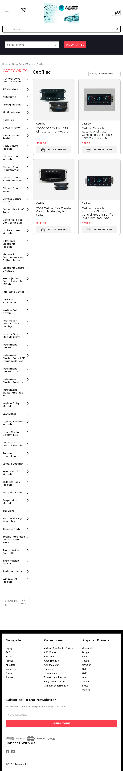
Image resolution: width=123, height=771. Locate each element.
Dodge (85, 652)
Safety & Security (13, 463)
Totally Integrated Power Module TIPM (14, 539)
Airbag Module (12, 104)
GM (84, 669)
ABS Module (10, 89)
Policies (9, 660)
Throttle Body (11, 528)
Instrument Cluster (10, 346)
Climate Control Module (12, 158)
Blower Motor (11, 127)
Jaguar (86, 681)
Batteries (8, 119)
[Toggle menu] (17, 12)
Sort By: (93, 73)
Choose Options (56, 149)
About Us (10, 665)
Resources (11, 669)
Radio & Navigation (9, 455)
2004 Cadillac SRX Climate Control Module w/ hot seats (53, 211)
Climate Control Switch (12, 200)
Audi (84, 677)
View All (86, 690)
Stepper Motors (12, 492)
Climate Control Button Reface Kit (14, 179)
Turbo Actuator (12, 571)
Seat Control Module (10, 473)
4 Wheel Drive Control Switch (12, 80)
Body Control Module (11, 147)
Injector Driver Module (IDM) (11, 335)
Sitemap (10, 677)
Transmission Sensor (11, 562)
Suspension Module (10, 502)
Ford (84, 656)
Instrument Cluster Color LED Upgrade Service (14, 358)
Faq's (8, 652)
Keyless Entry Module (11, 405)
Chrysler (86, 665)
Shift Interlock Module (11, 483)
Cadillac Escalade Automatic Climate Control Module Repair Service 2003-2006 (97, 133)
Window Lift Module (10, 580)
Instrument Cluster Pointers (13, 381)
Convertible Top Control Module (13, 221)
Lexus (85, 685)
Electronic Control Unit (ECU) (14, 269)
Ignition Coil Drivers (10, 311)
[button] (16, 603)
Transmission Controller (11, 551)
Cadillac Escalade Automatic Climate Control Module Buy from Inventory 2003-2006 (99, 213)
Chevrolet (87, 648)
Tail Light (8, 510)
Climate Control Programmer (12, 168)
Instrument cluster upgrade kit (13, 392)
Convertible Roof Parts (13, 211)
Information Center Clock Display (11, 323)
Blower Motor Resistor (11, 137)
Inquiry (9, 648)
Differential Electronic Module (9, 243)
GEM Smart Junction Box (11, 301)
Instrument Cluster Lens (10, 370)
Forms (9, 656)
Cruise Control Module (12, 232)
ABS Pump (9, 96)
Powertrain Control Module (13, 444)
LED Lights (9, 413)
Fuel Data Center (13, 291)
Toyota (85, 660)
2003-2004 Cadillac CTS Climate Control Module (52, 130)
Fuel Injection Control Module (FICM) (13, 281)
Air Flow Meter (12, 112)
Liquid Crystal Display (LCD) (11, 433)
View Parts (75, 44)
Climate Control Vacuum (12, 190)
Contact (10, 673)
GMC (84, 673)
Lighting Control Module (13, 423)
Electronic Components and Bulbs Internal (13, 257)
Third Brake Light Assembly (13, 520)
